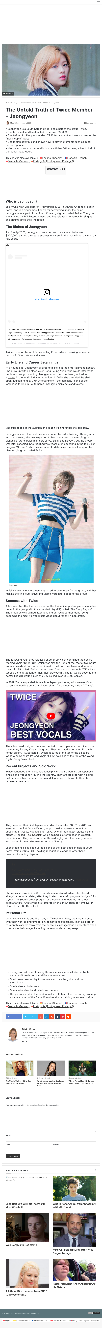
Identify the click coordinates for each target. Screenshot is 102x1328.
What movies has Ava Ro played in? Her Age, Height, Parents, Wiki (50, 1084)
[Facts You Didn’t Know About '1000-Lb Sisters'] (74, 1271)
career (11, 378)
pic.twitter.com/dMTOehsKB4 (29, 874)
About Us (13, 1315)
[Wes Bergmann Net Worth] (27, 1228)
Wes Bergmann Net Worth (21, 1246)
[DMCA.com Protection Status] (94, 1315)
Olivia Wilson (14, 124)
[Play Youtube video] (51, 717)
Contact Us (34, 1315)
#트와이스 (51, 871)
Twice (58, 607)
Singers (17, 104)
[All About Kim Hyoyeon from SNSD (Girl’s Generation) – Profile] (27, 1274)
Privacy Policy (23, 1315)
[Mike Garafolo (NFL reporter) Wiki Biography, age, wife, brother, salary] (74, 1231)
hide (62, 170)
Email (8, 1146)
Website (56, 1146)
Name (9, 1137)
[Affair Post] (14, 2)
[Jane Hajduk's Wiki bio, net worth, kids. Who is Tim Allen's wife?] (27, 1190)
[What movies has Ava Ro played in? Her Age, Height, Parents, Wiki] (51, 1069)
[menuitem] (51, 159)
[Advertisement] (51, 25)
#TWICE (40, 871)
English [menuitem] (8, 1322)
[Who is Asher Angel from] (74, 1190)
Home (9, 104)
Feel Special (33, 836)
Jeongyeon (9, 95)
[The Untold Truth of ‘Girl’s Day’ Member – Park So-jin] (19, 1070)
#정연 (32, 871)
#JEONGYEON (20, 871)
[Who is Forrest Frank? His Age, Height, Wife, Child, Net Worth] (82, 1069)
